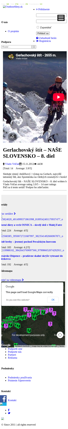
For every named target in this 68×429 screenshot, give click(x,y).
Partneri (12, 354)
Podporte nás (14, 351)
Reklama (12, 357)
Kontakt (12, 400)
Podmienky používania (20, 377)
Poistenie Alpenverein (19, 380)
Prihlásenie (44, 9)
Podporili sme (15, 348)
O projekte (13, 31)
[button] (61, 18)
